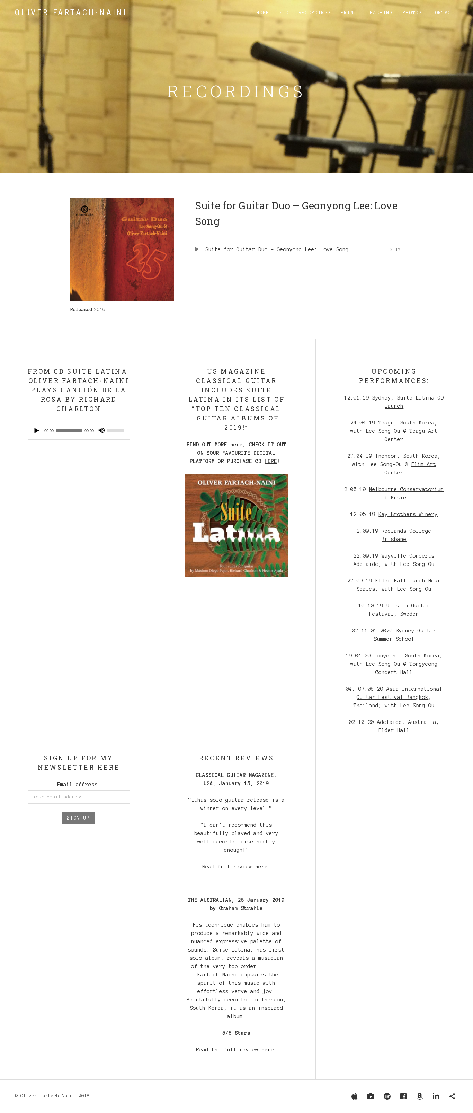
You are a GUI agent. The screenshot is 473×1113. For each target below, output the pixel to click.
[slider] (116, 430)
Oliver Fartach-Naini (71, 12)
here (236, 444)
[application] (79, 431)
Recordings (315, 12)
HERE (271, 461)
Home (263, 12)
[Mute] (101, 431)
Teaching (380, 12)
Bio (284, 12)
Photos (412, 12)
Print (349, 12)
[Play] (36, 431)
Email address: (79, 784)
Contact (443, 12)
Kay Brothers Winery (408, 514)
